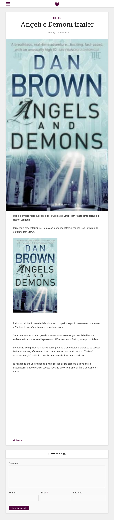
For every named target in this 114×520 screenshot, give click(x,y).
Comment (14, 463)
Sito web (77, 492)
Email (44, 492)
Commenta (63, 32)
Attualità (57, 18)
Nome (12, 492)
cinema (18, 440)
